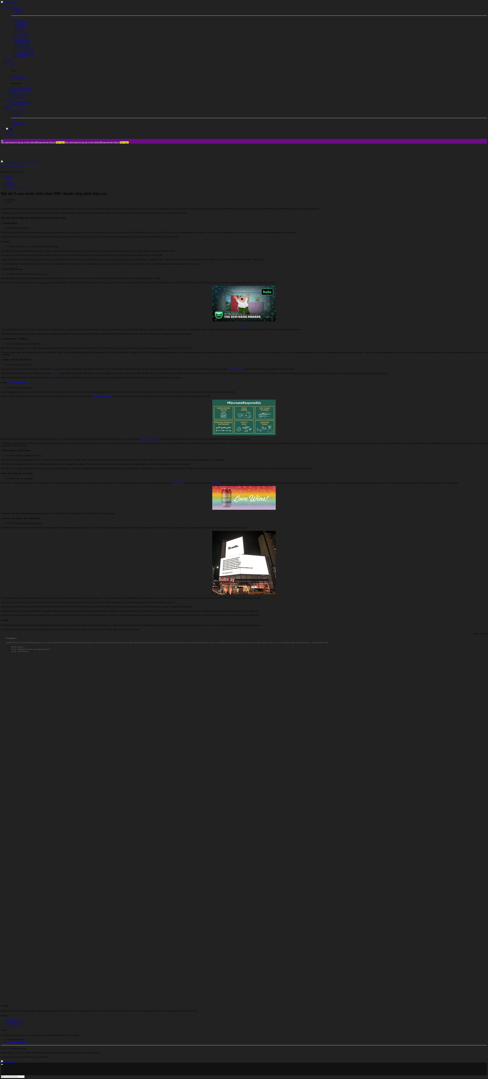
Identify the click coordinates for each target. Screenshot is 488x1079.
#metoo (54, 373)
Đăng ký (9, 133)
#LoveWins (178, 483)
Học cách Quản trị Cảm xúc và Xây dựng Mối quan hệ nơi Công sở (32, 142)
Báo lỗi (9, 178)
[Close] (2, 140)
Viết (2, 138)
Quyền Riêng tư (12, 1023)
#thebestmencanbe (235, 369)
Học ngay (60, 142)
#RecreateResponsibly (102, 396)
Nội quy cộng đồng (14, 1025)
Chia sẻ (9, 176)
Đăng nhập (10, 131)
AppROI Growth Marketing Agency (12, 167)
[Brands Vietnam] (8, 2)
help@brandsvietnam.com (16, 1042)
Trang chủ (10, 183)
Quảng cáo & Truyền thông (17, 187)
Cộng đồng (10, 185)
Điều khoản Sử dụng (14, 1021)
